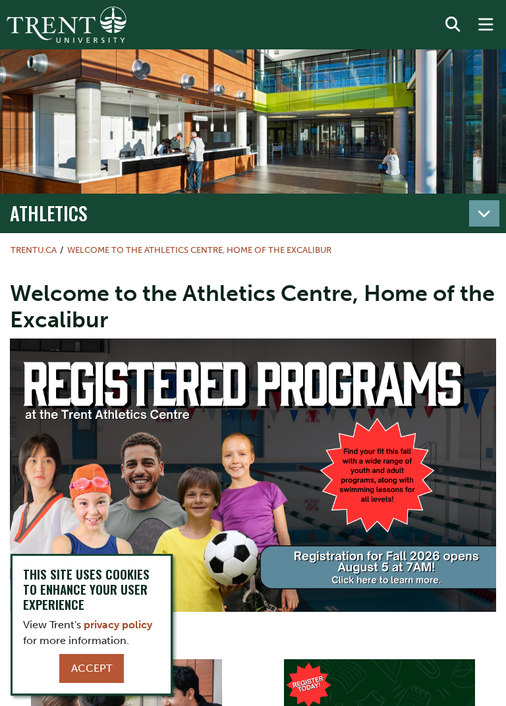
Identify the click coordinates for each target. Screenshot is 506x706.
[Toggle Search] (452, 25)
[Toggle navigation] (484, 213)
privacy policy (118, 624)
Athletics (49, 213)
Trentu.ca (34, 250)
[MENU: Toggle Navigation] (485, 25)
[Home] (66, 25)
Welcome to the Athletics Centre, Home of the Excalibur (199, 250)
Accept (91, 668)
